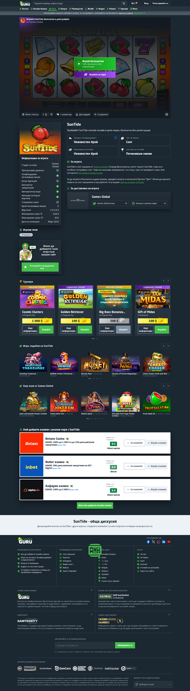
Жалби (91, 9)
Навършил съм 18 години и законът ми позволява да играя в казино (89, 651)
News (135, 9)
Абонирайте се (125, 645)
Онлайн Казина (40, 9)
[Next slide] (168, 280)
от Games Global (34, 22)
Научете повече (126, 13)
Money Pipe (91, 375)
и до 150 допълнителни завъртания (69, 443)
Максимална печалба (83, 149)
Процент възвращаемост (85, 138)
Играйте (46, 329)
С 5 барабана (26, 235)
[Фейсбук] (148, 541)
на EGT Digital (68, 467)
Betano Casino (55, 439)
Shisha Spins (94, 414)
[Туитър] (153, 541)
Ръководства (77, 9)
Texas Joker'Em (61, 415)
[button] (101, 114)
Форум (101, 9)
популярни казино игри (90, 173)
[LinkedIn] (163, 541)
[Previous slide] (163, 280)
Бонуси (64, 9)
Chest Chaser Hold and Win (156, 375)
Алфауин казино (57, 486)
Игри (54, 9)
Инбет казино (55, 462)
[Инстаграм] (158, 541)
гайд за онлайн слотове (132, 182)
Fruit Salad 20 (156, 414)
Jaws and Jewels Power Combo (33, 415)
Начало (25, 9)
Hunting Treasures (29, 375)
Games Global (101, 166)
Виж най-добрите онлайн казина (95, 505)
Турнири (124, 9)
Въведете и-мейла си (65, 643)
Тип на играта (132, 138)
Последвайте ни (154, 538)
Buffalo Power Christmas (62, 375)
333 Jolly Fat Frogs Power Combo (123, 415)
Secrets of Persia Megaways (125, 375)
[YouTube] (168, 541)
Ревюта (112, 9)
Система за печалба (135, 149)
